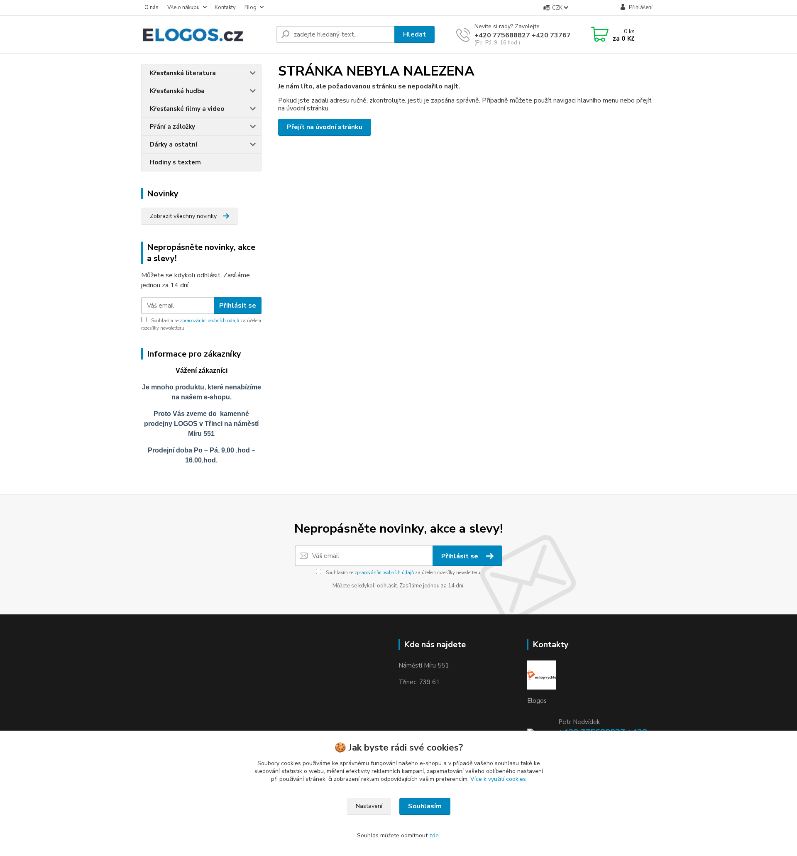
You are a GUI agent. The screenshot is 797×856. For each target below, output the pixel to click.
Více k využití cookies (498, 779)
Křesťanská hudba (177, 91)
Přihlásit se (237, 305)
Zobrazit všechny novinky (183, 216)
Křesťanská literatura (183, 73)
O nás (151, 7)
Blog (250, 7)
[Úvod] (205, 34)
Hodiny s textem (175, 162)
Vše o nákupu (183, 7)
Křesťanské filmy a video (187, 109)
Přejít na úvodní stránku (324, 127)
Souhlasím (425, 806)
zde (434, 835)
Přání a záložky (172, 126)
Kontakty (225, 7)
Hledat (414, 34)
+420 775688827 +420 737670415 (530, 35)
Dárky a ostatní (173, 144)
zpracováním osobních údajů (209, 321)
